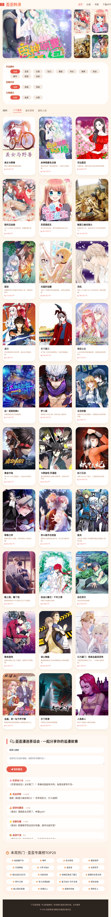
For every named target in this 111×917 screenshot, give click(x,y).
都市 (15, 76)
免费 (26, 97)
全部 (15, 71)
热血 (95, 71)
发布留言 (17, 769)
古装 (38, 71)
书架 (96, 4)
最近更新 (29, 110)
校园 (26, 76)
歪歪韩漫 (13, 4)
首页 (80, 4)
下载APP (107, 4)
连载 (26, 87)
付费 (38, 97)
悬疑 (61, 71)
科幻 (72, 71)
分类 (88, 4)
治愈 (38, 76)
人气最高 (17, 110)
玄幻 (49, 71)
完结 (38, 87)
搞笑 (83, 71)
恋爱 (26, 71)
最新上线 (42, 110)
